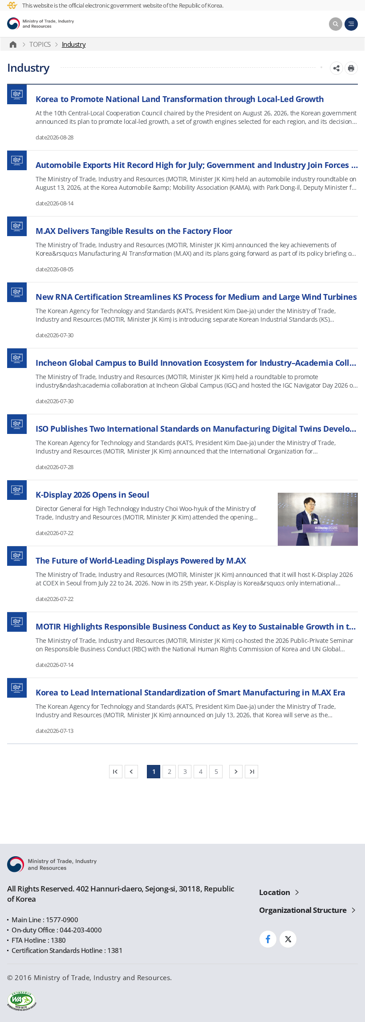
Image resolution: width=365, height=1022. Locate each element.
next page (236, 771)
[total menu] (351, 24)
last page (251, 771)
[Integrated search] (335, 24)
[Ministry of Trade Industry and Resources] (40, 24)
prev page (131, 771)
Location (274, 892)
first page (115, 771)
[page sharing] (336, 68)
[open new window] (351, 68)
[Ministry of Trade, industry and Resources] (15, 44)
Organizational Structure (303, 910)
